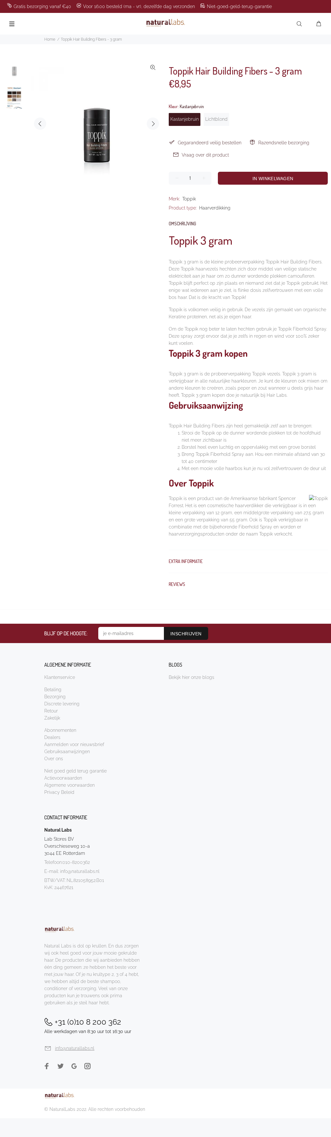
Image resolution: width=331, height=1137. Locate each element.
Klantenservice (59, 677)
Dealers (52, 737)
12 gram (223, 512)
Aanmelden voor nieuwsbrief (74, 744)
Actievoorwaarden (63, 778)
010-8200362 (76, 862)
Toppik (189, 198)
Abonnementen (60, 730)
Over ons (53, 758)
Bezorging (55, 696)
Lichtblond (216, 119)
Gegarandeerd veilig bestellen (209, 142)
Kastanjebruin (184, 119)
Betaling (52, 689)
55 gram (238, 519)
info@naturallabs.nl (80, 871)
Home (49, 39)
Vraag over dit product (205, 155)
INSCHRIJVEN (186, 633)
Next (153, 124)
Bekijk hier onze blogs (191, 677)
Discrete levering (62, 703)
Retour (51, 710)
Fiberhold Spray (255, 526)
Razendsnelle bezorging (283, 142)
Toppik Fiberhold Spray (302, 329)
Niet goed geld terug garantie (75, 770)
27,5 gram (314, 512)
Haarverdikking (214, 207)
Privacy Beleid (59, 792)
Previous (40, 124)
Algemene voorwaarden (69, 785)
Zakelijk (52, 718)
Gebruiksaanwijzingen (67, 751)
